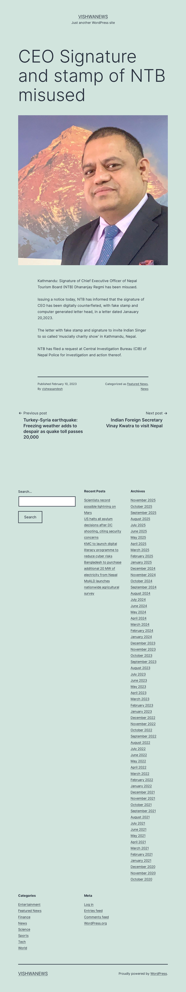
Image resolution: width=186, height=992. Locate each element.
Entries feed (93, 911)
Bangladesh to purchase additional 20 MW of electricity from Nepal (102, 568)
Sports (23, 935)
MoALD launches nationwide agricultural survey (101, 587)
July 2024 (138, 599)
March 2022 (140, 774)
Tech (22, 942)
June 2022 (139, 755)
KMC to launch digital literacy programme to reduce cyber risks (101, 550)
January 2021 (141, 860)
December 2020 (143, 867)
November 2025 (143, 500)
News (144, 389)
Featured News (137, 384)
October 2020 (141, 879)
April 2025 (138, 544)
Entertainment (29, 904)
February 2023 (142, 705)
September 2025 (143, 513)
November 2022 (143, 724)
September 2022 (143, 736)
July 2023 (138, 674)
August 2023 (140, 668)
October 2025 (141, 506)
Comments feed (96, 917)
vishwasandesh (52, 389)
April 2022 (138, 767)
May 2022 (138, 761)
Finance (24, 917)
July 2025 (138, 525)
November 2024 (143, 575)
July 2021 (138, 823)
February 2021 (142, 854)
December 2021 (143, 792)
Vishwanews (93, 16)
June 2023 (139, 680)
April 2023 (138, 693)
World (22, 948)
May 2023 (138, 686)
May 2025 (138, 537)
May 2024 (138, 612)
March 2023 (140, 699)
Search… (25, 491)
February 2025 (142, 556)
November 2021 (143, 798)
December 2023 (143, 643)
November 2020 (143, 873)
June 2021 (138, 829)
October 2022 (141, 730)
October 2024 (141, 581)
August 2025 (140, 519)
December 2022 (143, 718)
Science (24, 929)
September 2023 (143, 662)
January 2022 (141, 786)
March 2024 (140, 624)
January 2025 (141, 562)
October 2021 (141, 805)
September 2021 (143, 811)
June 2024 (139, 606)
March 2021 (140, 848)
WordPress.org (95, 923)
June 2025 (139, 531)
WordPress (158, 973)
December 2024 (143, 568)
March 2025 (140, 550)
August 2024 (140, 593)
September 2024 (144, 587)
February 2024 (142, 630)
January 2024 (141, 637)
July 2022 (138, 749)
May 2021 (138, 836)
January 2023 (141, 711)
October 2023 (141, 655)
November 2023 (143, 649)
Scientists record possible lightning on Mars (100, 506)
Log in (89, 904)
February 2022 (142, 780)
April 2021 (138, 842)
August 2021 (140, 817)
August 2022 (140, 742)
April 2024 (139, 618)
